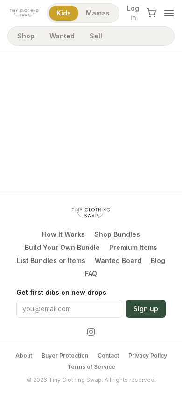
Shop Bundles (117, 234)
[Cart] (151, 13)
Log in (133, 13)
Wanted (62, 36)
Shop (26, 36)
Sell (96, 36)
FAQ (91, 274)
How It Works (63, 234)
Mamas (98, 13)
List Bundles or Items (51, 260)
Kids (63, 13)
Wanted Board (118, 260)
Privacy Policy (147, 355)
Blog (158, 260)
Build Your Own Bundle (62, 247)
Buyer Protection (65, 355)
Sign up (145, 309)
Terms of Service (91, 366)
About (23, 355)
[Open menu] (168, 13)
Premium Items (133, 247)
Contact (108, 355)
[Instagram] (91, 331)
